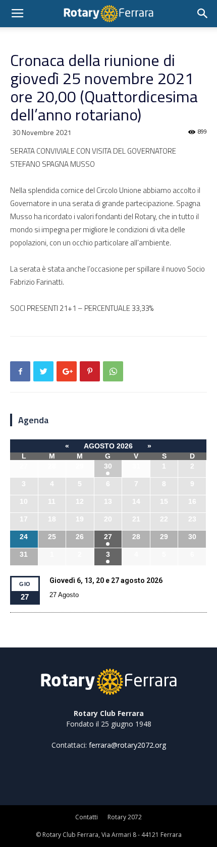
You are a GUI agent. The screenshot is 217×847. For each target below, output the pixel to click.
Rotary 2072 (124, 817)
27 (108, 537)
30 (108, 466)
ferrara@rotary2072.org (127, 745)
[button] (203, 13)
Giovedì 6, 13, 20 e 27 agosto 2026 (105, 580)
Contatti (86, 817)
